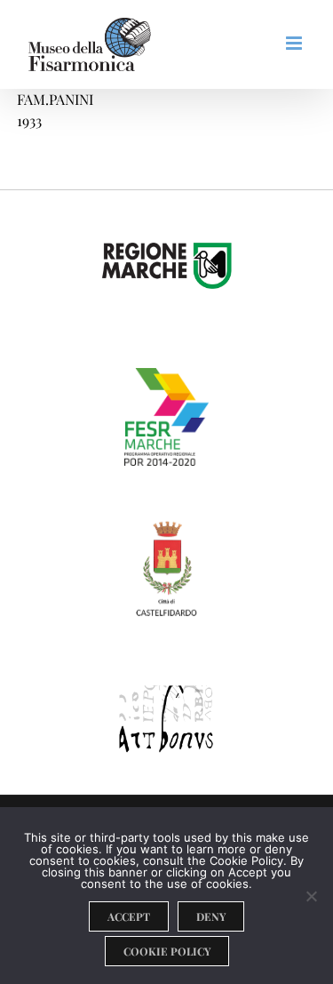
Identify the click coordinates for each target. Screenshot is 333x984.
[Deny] (311, 896)
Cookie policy (166, 951)
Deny (211, 916)
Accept (128, 916)
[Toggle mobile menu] (295, 43)
